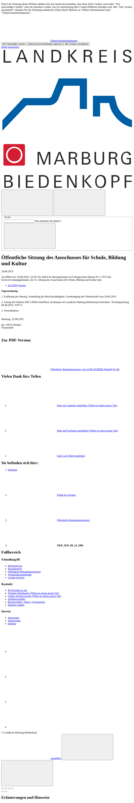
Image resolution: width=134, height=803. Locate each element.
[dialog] (67, 24)
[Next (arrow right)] (6, 791)
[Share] (6, 788)
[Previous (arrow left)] (2, 791)
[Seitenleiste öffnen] (79, 203)
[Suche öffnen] (27, 203)
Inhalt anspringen (10, 47)
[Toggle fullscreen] (9, 788)
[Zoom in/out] (12, 788)
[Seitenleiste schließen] (27, 773)
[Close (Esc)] (2, 788)
